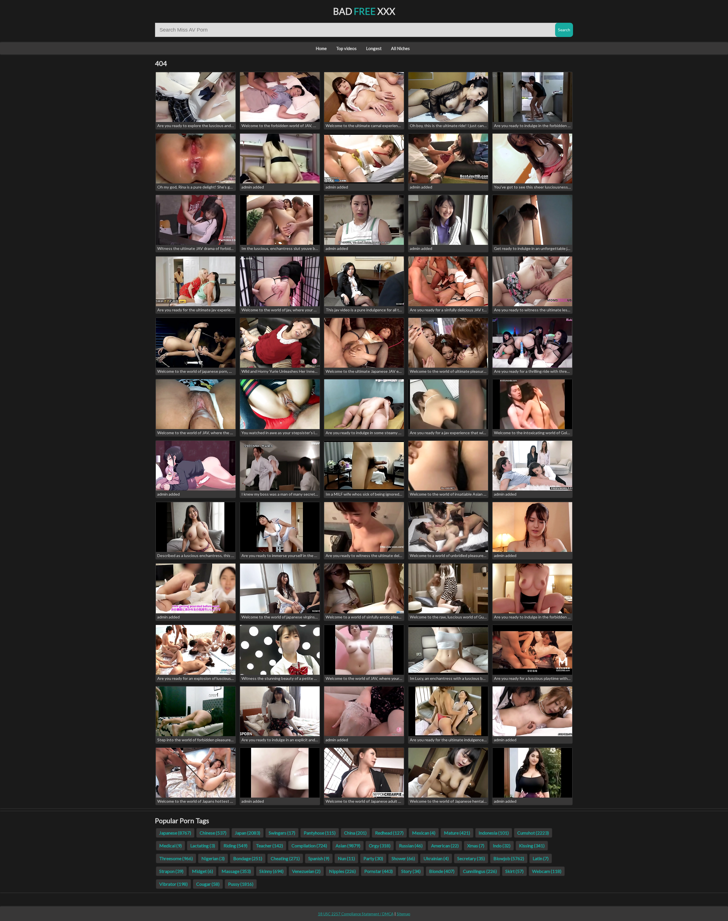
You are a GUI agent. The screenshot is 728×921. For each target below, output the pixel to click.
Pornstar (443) (378, 871)
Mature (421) (457, 832)
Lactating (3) (202, 845)
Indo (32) (501, 845)
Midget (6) (202, 871)
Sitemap (403, 914)
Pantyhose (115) (320, 832)
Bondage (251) (247, 858)
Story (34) (411, 871)
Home (321, 48)
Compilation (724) (309, 845)
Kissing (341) (532, 845)
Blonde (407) (441, 871)
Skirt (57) (514, 871)
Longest (374, 48)
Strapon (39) (171, 871)
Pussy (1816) (240, 884)
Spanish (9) (318, 858)
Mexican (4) (423, 832)
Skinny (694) (271, 871)
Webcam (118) (546, 871)
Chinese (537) (213, 832)
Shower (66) (403, 858)
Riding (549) (235, 845)
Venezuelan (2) (306, 871)
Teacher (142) (269, 845)
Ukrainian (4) (436, 858)
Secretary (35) (471, 858)
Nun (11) (346, 858)
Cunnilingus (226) (480, 871)
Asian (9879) (348, 845)
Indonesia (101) (494, 832)
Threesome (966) (176, 858)
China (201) (355, 832)
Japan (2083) (247, 832)
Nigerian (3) (213, 858)
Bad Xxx (364, 11)
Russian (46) (411, 845)
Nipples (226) (342, 871)
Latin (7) (541, 858)
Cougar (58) (208, 884)
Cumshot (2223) (533, 832)
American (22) (445, 845)
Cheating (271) (285, 858)
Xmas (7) (475, 845)
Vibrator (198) (173, 884)
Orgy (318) (379, 845)
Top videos (346, 48)
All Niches (400, 48)
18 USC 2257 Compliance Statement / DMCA (356, 914)
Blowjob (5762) (508, 858)
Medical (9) (170, 845)
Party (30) (373, 858)
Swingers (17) (282, 832)
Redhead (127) (389, 832)
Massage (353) (236, 871)
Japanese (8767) (175, 832)
